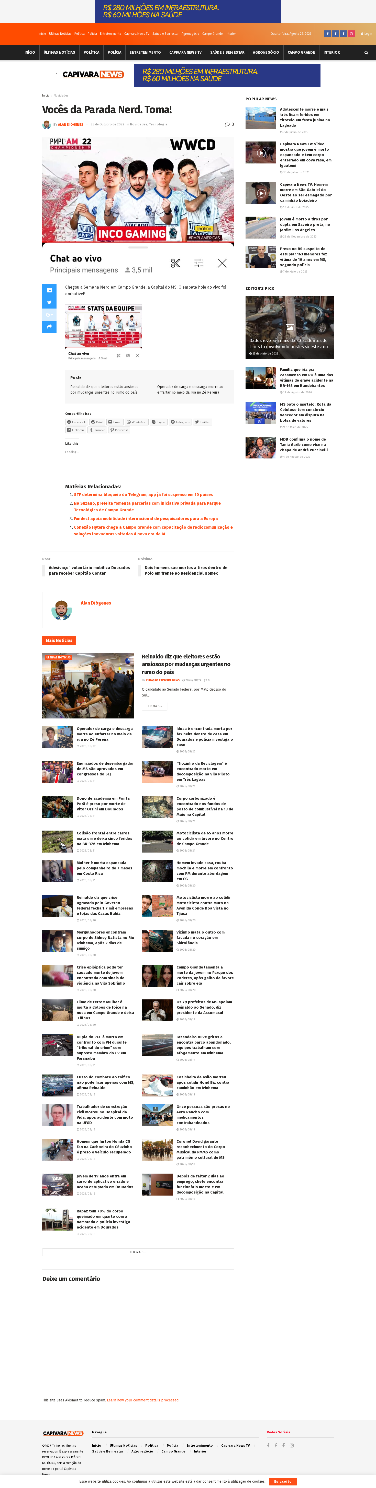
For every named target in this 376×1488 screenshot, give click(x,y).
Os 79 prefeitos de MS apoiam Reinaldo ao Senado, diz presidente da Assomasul (204, 1007)
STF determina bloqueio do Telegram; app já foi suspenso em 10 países (143, 494)
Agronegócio (190, 34)
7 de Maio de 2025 (294, 271)
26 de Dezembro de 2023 (299, 236)
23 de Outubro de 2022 (107, 124)
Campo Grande (212, 34)
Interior (231, 34)
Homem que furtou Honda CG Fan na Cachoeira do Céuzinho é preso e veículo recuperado (104, 1146)
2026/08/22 (87, 746)
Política (79, 34)
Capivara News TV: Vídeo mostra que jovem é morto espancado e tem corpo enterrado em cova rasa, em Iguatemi (305, 155)
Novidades (61, 95)
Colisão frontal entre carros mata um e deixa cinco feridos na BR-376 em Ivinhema (104, 838)
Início (42, 34)
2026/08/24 (193, 680)
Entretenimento (110, 34)
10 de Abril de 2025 (295, 207)
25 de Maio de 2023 (265, 353)
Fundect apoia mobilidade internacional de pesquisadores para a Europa (146, 518)
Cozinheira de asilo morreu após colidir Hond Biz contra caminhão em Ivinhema (202, 1082)
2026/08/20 (187, 885)
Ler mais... (154, 706)
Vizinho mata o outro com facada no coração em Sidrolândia (200, 937)
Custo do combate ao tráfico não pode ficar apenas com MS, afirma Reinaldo (105, 1082)
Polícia (92, 34)
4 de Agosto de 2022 (296, 456)
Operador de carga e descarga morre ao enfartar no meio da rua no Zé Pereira (105, 734)
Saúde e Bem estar (165, 34)
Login (368, 34)
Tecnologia (158, 124)
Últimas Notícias (60, 34)
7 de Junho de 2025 (295, 132)
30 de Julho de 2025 (295, 172)
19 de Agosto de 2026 (297, 392)
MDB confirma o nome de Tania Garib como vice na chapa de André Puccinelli (304, 444)
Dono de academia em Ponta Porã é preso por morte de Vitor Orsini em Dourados (103, 803)
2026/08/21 (87, 781)
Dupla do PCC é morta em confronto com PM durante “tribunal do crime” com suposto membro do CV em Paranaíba (102, 1048)
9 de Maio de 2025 (295, 427)
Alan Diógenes (70, 124)
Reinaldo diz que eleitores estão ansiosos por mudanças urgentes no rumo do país (186, 664)
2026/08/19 (187, 1019)
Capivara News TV (136, 34)
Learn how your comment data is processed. (143, 1400)
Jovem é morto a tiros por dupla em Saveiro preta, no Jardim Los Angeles (305, 224)
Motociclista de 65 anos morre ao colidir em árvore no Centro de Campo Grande (205, 838)
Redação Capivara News (163, 680)
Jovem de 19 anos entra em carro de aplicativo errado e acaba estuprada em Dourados (105, 1181)
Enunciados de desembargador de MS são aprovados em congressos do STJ (105, 768)
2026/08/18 (87, 1094)
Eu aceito (283, 1481)
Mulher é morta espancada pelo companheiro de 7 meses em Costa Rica (104, 868)
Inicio (46, 95)
